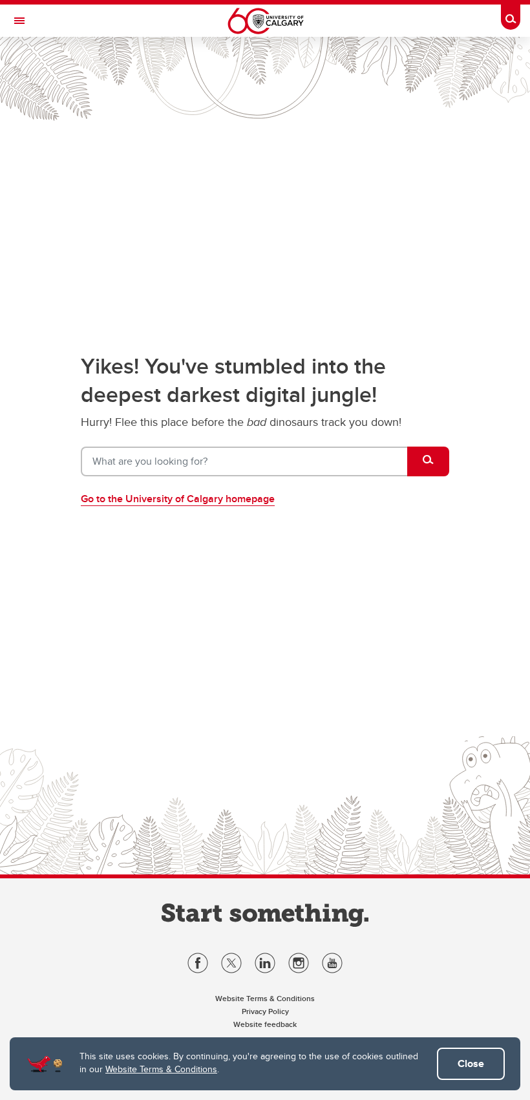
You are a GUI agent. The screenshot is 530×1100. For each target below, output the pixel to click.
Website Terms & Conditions (161, 1069)
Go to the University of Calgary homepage (178, 498)
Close (471, 1063)
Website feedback (265, 1024)
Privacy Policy (265, 1011)
